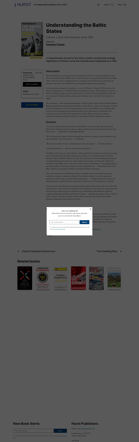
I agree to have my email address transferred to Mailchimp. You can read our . (69, 228)
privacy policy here (59, 229)
